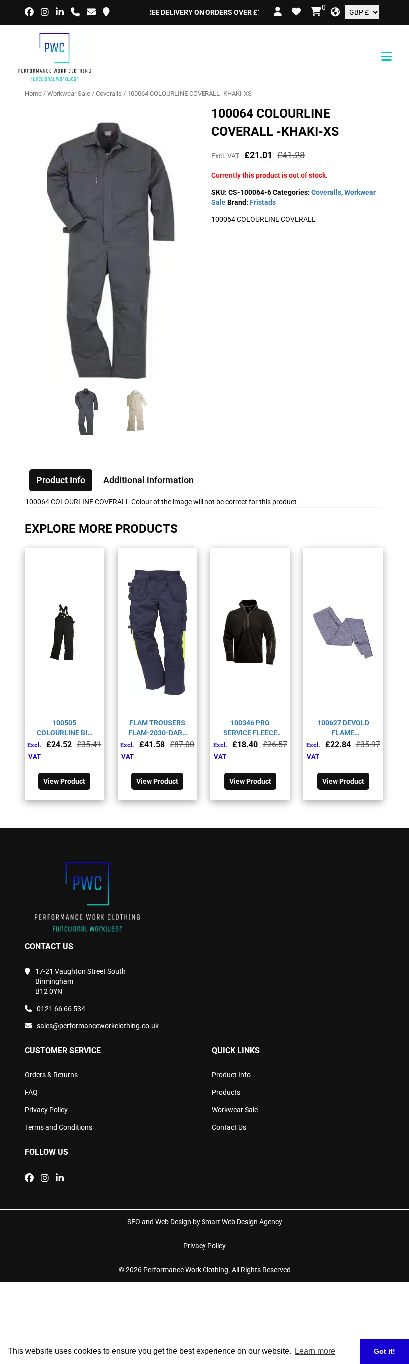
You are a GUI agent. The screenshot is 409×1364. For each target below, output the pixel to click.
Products (226, 1092)
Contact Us (229, 1127)
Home (33, 93)
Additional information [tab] (148, 480)
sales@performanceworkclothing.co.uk (98, 1026)
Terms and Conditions (58, 1127)
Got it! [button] (384, 1351)
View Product (64, 781)
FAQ (31, 1092)
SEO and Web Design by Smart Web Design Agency (204, 1222)
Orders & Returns (51, 1075)
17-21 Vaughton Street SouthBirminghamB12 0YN (80, 981)
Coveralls (109, 93)
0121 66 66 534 (61, 1009)
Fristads (263, 202)
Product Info (231, 1075)
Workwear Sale (68, 93)
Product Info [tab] (60, 480)
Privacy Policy (46, 1110)
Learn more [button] (315, 1351)
